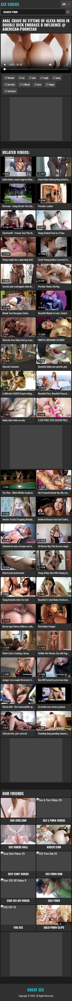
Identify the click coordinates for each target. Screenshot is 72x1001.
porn (39, 84)
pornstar (11, 84)
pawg (58, 77)
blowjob (11, 77)
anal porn (12, 91)
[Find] (67, 11)
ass (23, 77)
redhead (26, 84)
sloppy (51, 84)
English (66, 4)
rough (45, 77)
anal (34, 77)
